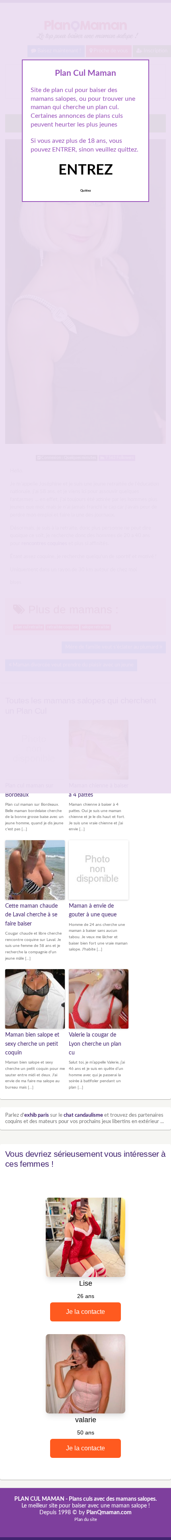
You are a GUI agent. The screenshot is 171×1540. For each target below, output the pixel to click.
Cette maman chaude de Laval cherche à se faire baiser (31, 915)
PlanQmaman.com (109, 1512)
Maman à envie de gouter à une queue (93, 910)
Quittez (85, 190)
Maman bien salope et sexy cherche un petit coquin (32, 1044)
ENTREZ (85, 170)
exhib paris (36, 1115)
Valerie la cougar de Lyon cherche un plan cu (95, 1044)
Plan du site (85, 1519)
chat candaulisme (83, 1115)
